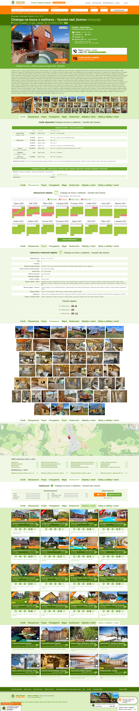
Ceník (22, 117)
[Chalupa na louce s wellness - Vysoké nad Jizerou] (24, 332)
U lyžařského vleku (95, 13)
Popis (44, 117)
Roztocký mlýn (15, 465)
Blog (84, 689)
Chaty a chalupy (15, 16)
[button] (69, 437)
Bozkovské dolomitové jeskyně (21, 643)
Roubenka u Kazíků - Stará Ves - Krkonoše (54, 578)
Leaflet (123, 455)
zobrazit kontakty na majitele (97, 52)
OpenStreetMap (129, 455)
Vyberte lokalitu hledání (17, 7)
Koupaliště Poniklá (75, 465)
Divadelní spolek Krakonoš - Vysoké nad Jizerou (83, 463)
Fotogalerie (54, 117)
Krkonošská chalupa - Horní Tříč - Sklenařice (26, 605)
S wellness (118, 13)
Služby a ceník (27, 689)
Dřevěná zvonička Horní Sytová (49, 462)
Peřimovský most (15, 467)
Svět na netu (54, 701)
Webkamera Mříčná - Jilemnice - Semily (81, 473)
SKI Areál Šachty (104, 465)
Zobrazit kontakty (33, 519)
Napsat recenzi (114, 494)
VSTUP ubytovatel (96, 2)
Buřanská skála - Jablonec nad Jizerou (110, 467)
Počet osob (93, 7)
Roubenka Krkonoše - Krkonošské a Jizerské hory (27, 523)
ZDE (35, 529)
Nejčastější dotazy (38, 689)
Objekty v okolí (88, 117)
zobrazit (60, 59)
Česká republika (24, 16)
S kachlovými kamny (84, 13)
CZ (125, 2)
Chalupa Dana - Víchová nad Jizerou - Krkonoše (85, 550)
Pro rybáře (66, 13)
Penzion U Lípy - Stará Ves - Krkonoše (23, 578)
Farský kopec (14, 462)
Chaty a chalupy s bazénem (32, 701)
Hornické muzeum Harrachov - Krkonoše (54, 670)
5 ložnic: (78, 32)
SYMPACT (19, 705)
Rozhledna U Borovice (17, 463)
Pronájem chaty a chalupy (17, 701)
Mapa (64, 117)
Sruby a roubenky (74, 13)
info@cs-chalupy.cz (36, 697)
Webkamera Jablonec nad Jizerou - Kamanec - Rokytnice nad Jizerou (53, 473)
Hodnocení (74, 117)
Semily (33, 23)
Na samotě (51, 13)
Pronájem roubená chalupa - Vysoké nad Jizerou (85, 605)
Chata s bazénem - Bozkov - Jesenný (82, 523)
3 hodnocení (65, 539)
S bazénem (45, 13)
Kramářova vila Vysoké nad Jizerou (80, 467)
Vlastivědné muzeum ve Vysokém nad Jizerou (82, 462)
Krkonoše (31, 16)
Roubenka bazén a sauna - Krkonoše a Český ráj (115, 523)
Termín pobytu (54, 7)
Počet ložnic (103, 7)
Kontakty (117, 2)
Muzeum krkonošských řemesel (49, 465)
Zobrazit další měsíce (69, 239)
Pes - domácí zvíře (29, 13)
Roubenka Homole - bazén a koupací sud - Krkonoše (87, 578)
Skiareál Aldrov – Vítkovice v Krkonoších (112, 643)
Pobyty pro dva (59, 13)
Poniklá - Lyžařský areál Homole (108, 462)
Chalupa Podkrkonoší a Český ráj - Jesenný (25, 550)
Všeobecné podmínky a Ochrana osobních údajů (68, 689)
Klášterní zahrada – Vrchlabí (108, 670)
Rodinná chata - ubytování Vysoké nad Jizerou (56, 605)
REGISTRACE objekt (108, 2)
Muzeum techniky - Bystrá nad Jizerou (50, 463)
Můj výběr (87, 2)
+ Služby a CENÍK (11, 704)
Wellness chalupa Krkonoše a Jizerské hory (113, 578)
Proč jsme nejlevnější (16, 689)
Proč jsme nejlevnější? (59, 2)
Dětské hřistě (37, 13)
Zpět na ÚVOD (123, 689)
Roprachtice (24, 23)
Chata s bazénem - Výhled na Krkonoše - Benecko (115, 605)
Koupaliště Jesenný (105, 463)
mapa (37, 644)
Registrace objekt (97, 689)
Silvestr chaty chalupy (45, 701)
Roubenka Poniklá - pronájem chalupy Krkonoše (56, 550)
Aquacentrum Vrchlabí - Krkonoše (81, 670)
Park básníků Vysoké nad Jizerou (49, 467)
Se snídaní (124, 13)
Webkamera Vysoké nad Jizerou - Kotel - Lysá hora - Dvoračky (23, 473)
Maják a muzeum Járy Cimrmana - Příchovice (26, 670)
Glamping (112, 13)
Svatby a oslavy (105, 13)
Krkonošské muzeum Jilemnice (51, 643)
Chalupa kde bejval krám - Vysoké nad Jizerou (114, 550)
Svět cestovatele (63, 701)
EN (126, 2)
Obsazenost (33, 117)
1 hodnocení (95, 512)
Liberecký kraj (40, 23)
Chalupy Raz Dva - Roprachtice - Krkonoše (55, 523)
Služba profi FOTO (49, 689)
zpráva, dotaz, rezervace (88, 58)
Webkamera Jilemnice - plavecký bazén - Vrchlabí (112, 473)
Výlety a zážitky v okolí (108, 117)
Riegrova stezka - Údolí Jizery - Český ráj (83, 643)
